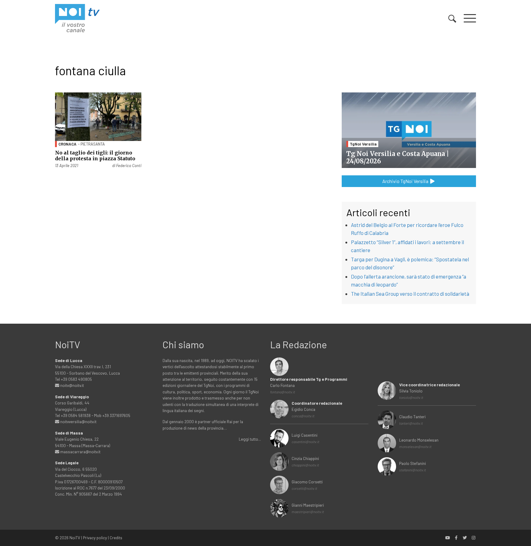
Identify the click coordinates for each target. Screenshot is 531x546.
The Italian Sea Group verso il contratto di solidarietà (410, 294)
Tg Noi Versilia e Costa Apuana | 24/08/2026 (397, 157)
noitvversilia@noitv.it (77, 421)
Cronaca (67, 144)
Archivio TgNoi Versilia (405, 181)
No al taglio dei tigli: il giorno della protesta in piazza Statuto (95, 156)
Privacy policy (95, 537)
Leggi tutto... (250, 439)
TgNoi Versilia (363, 143)
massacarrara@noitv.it (79, 451)
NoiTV (74, 537)
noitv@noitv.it (71, 385)
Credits (116, 537)
